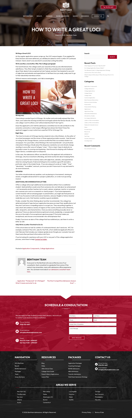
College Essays (88, 93)
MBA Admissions (73, 371)
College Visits (87, 95)
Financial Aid (87, 104)
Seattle (71, 400)
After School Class (47, 369)
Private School (88, 129)
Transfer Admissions (89, 138)
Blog (43, 363)
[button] (108, 16)
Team (16, 374)
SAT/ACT (86, 134)
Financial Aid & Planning (90, 107)
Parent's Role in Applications (50, 374)
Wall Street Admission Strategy (77, 377)
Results (17, 366)
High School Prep (88, 111)
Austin (19, 402)
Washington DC (48, 397)
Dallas (45, 394)
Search (86, 53)
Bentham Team (71, 35)
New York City (21, 391)
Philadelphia (99, 397)
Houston (71, 394)
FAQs (43, 366)
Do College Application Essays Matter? (94, 68)
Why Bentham (19, 363)
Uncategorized (88, 140)
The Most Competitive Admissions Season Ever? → (61, 282)
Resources (87, 131)
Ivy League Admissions (90, 118)
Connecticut (47, 402)
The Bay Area (21, 394)
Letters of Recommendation (91, 120)
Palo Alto (98, 400)
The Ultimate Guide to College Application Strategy (97, 70)
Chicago (97, 391)
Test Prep (86, 136)
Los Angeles (73, 391)
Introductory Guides (89, 116)
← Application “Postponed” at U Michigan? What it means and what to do (30, 282)
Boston (45, 400)
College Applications (47, 248)
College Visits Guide (48, 371)
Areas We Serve (20, 377)
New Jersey (46, 391)
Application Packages (75, 363)
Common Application (89, 97)
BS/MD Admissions (20, 369)
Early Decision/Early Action (91, 100)
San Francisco (99, 394)
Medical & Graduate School (91, 125)
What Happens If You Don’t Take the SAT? (94, 65)
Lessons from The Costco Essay (92, 72)
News (85, 127)
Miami (71, 397)
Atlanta (19, 400)
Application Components (30, 248)
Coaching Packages (74, 366)
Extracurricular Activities (90, 102)
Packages (18, 371)
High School (87, 109)
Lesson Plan (45, 377)
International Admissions (90, 113)
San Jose (20, 397)
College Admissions (89, 88)
